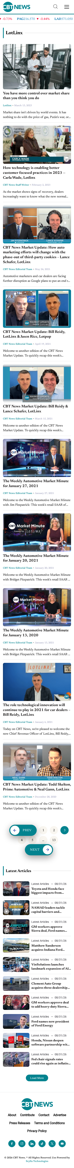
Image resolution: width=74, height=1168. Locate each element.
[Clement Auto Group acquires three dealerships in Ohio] (16, 983)
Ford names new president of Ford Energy (50, 1023)
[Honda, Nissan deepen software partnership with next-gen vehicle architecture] (16, 1040)
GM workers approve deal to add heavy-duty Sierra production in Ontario (50, 1005)
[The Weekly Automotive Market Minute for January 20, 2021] (37, 532)
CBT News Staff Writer (16, 185)
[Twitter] (52, 1143)
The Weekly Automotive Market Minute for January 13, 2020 (36, 633)
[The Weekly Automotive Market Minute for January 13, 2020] (37, 607)
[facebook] (11, 1143)
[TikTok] (42, 1143)
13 (54, 840)
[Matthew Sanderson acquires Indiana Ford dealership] (16, 945)
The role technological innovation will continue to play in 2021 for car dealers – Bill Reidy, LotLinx (36, 710)
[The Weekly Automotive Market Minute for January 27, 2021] (37, 458)
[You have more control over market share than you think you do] (37, 66)
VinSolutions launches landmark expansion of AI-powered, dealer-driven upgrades (50, 967)
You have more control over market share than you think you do (36, 96)
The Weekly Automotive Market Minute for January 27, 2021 (36, 483)
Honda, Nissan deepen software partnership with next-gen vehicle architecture (50, 1043)
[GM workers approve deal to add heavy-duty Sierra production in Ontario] (16, 1002)
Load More (37, 1078)
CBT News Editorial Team (17, 269)
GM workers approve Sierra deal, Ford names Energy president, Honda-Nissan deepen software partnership (50, 929)
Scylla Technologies (37, 1161)
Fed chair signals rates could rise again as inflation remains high (50, 1062)
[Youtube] (62, 1143)
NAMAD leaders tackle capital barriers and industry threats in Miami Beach (49, 910)
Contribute (27, 1115)
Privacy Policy (37, 1131)
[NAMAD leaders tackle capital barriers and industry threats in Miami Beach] (16, 907)
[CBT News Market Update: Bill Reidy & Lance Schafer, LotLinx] (37, 383)
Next (35, 849)
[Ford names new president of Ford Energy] (16, 1021)
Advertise (59, 1115)
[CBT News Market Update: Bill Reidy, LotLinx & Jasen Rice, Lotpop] (37, 308)
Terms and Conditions (49, 1123)
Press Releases (19, 1123)
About (12, 1115)
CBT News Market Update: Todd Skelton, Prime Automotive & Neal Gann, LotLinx (37, 787)
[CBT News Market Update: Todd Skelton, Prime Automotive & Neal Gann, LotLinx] (37, 761)
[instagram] (21, 1143)
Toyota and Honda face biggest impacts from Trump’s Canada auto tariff (50, 891)
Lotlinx (7, 105)
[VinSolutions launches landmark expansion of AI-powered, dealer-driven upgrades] (16, 964)
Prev (27, 830)
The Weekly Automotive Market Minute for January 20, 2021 (36, 558)
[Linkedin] (32, 1143)
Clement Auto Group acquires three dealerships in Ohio (50, 986)
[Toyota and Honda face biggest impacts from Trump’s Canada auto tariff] (16, 888)
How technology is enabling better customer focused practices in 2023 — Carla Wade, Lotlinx (34, 173)
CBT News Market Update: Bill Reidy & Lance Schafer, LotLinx (35, 409)
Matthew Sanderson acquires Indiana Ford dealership (46, 948)
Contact (43, 1115)
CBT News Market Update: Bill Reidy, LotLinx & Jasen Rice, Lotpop (34, 334)
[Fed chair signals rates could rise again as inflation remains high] (16, 1059)
